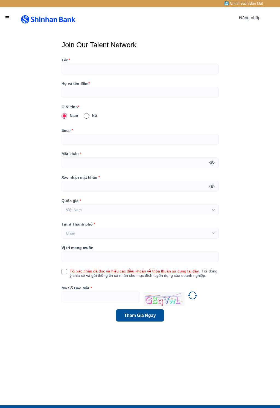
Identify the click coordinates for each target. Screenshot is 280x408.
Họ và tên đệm (76, 83)
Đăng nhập (250, 18)
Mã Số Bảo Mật (77, 288)
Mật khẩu (71, 154)
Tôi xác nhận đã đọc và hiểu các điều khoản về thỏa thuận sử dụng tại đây (134, 271)
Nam (74, 115)
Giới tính (70, 107)
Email (67, 130)
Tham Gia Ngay (140, 315)
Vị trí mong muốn (78, 247)
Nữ (94, 115)
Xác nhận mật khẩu (81, 177)
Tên (66, 60)
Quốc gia (71, 201)
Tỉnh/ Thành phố (78, 224)
